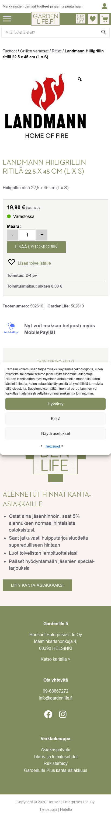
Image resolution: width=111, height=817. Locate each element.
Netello (66, 809)
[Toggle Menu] (7, 18)
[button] (29, 261)
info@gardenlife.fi (55, 698)
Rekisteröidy (56, 763)
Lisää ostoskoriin (36, 247)
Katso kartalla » (55, 659)
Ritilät (56, 51)
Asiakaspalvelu (55, 749)
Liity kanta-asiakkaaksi (37, 585)
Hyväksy (56, 403)
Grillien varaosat (34, 51)
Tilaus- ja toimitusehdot (55, 756)
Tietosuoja (53, 446)
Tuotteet (10, 51)
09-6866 (55, 691)
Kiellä (55, 418)
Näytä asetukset (55, 433)
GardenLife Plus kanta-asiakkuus (55, 770)
